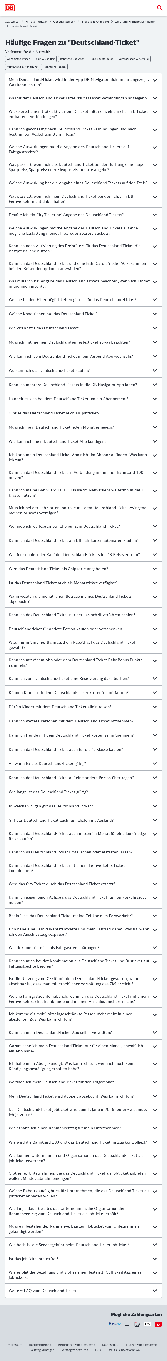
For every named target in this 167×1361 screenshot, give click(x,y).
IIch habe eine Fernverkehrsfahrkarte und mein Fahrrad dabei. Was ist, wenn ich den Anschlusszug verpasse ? (79, 932)
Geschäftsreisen (64, 21)
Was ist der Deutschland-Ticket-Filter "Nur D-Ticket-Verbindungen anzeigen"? (78, 98)
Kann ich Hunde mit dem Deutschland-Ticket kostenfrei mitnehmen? (71, 735)
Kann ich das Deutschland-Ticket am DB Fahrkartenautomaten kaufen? (73, 540)
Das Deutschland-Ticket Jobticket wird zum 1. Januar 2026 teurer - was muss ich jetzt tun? (78, 1112)
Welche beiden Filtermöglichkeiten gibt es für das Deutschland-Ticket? (72, 299)
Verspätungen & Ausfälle (134, 58)
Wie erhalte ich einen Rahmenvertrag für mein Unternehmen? (65, 1127)
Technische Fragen (54, 66)
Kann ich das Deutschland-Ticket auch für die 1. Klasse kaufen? (66, 749)
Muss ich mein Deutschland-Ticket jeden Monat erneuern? (61, 427)
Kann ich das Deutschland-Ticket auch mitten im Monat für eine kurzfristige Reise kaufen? (77, 836)
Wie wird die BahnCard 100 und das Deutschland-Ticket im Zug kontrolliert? (78, 1142)
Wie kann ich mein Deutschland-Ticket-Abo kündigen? (57, 441)
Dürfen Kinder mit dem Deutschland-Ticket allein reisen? (60, 706)
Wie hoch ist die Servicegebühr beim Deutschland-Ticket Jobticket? (69, 1244)
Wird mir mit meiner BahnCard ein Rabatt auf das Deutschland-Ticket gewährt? (72, 645)
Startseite (11, 21)
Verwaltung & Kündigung (22, 66)
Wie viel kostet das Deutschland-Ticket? (44, 327)
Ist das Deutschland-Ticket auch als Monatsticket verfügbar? (63, 582)
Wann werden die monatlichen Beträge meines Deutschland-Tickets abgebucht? (70, 599)
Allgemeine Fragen (18, 58)
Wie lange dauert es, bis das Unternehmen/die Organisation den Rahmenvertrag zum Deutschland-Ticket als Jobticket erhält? (67, 1211)
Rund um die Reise (101, 58)
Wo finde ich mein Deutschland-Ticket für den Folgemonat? (62, 1081)
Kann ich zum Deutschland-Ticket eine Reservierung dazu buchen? (69, 678)
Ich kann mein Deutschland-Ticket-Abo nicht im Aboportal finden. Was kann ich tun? (78, 457)
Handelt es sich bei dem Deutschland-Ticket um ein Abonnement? (69, 398)
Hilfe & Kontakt (36, 21)
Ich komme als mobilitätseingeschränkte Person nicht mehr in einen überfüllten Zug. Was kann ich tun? (71, 1016)
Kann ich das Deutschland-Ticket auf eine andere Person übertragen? (71, 777)
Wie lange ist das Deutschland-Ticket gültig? (48, 791)
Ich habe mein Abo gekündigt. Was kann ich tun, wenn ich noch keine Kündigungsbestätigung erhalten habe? (72, 1066)
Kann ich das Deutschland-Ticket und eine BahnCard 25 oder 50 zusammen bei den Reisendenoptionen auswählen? (77, 266)
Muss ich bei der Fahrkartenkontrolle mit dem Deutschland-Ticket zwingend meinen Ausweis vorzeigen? (78, 510)
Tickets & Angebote (95, 21)
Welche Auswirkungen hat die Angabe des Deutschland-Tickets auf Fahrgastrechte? (69, 149)
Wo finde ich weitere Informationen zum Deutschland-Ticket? (64, 526)
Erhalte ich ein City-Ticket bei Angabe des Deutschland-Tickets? (66, 214)
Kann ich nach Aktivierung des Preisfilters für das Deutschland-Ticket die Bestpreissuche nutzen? (74, 248)
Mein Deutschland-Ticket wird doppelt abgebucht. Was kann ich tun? (71, 1096)
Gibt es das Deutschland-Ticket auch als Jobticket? (54, 412)
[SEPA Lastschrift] (136, 1324)
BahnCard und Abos (72, 58)
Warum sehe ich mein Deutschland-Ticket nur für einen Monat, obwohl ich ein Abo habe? (76, 1048)
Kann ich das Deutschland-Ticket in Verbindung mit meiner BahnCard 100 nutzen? (76, 475)
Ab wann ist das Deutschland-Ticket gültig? (47, 763)
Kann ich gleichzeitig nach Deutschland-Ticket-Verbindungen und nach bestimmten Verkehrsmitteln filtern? (73, 132)
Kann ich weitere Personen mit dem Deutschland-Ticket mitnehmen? (71, 720)
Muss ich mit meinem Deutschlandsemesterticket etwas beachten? (69, 342)
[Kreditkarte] (127, 1324)
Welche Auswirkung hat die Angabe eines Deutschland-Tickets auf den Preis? (78, 182)
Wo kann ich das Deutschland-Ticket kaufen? (49, 370)
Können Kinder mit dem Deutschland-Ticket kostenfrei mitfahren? (69, 692)
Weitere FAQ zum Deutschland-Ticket (42, 1290)
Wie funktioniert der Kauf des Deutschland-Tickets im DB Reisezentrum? (74, 554)
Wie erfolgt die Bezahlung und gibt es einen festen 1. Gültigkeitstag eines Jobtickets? (75, 1275)
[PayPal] (115, 1324)
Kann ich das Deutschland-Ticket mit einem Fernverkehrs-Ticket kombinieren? (67, 868)
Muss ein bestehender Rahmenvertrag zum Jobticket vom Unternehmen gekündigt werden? (74, 1229)
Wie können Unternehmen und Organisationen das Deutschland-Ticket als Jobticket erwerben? (76, 1158)
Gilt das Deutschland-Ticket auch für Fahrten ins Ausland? (61, 820)
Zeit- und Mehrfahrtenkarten (135, 21)
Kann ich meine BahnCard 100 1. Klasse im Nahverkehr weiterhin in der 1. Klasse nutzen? (77, 492)
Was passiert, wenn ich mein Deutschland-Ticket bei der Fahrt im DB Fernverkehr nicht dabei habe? (71, 199)
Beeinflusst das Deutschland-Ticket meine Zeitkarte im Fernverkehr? (71, 915)
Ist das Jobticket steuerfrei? (33, 1258)
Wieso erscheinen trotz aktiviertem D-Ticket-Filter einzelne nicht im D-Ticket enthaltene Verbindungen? (78, 114)
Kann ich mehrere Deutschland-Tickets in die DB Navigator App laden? (73, 384)
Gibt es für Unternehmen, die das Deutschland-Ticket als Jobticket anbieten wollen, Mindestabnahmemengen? (77, 1176)
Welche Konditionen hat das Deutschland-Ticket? (53, 313)
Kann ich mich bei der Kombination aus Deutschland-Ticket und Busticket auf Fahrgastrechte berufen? (79, 963)
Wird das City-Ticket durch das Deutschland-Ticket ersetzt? (62, 883)
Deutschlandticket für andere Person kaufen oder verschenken (65, 628)
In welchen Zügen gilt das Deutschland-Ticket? (51, 806)
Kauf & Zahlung (45, 58)
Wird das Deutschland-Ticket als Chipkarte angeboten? (58, 568)
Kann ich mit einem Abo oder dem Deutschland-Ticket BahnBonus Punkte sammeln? (76, 662)
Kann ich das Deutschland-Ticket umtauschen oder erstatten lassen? (71, 852)
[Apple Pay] (147, 1324)
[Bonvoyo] (158, 1324)
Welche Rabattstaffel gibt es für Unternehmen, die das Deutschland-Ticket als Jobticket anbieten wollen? (79, 1193)
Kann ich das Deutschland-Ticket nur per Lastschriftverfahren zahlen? (72, 614)
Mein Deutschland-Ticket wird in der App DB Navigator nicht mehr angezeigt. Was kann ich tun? (79, 82)
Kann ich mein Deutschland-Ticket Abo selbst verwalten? (60, 1032)
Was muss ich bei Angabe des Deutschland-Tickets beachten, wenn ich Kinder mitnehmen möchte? (79, 284)
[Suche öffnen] (159, 7)
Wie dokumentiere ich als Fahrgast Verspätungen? (54, 947)
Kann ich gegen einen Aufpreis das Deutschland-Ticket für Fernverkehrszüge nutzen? (78, 900)
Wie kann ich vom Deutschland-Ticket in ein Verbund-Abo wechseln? (71, 356)
